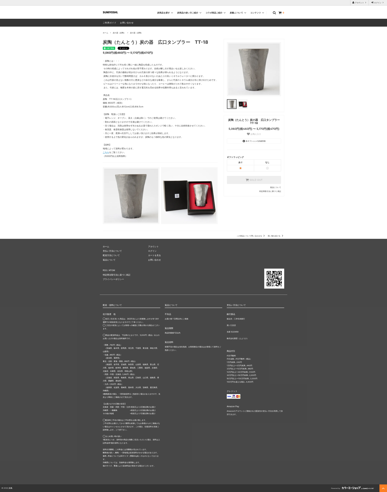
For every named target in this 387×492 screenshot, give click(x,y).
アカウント (359, 3)
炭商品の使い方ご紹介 (187, 12)
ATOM (112, 270)
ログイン (378, 3)
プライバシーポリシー (113, 279)
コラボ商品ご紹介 (214, 12)
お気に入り (255, 134)
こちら (106, 152)
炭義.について (236, 12)
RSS (105, 270)
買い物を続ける (274, 236)
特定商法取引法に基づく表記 (116, 274)
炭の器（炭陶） (119, 33)
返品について (275, 187)
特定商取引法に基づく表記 (270, 191)
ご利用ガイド (109, 22)
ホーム (105, 33)
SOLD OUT (255, 180)
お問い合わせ (127, 22)
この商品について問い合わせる (249, 236)
